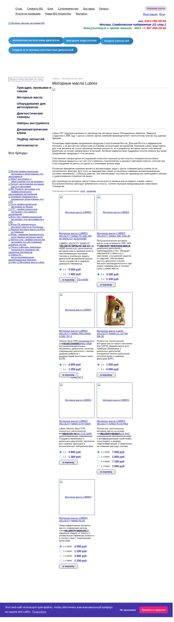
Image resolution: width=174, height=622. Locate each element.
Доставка (89, 8)
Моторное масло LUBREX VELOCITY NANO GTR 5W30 (75, 422)
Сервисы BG (35, 8)
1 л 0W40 (105, 466)
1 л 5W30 (67, 551)
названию (91, 191)
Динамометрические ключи (32, 131)
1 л (64, 274)
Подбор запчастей (116, 41)
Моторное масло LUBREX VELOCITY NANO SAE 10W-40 (113, 234)
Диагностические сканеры (30, 115)
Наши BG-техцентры (58, 13)
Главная (55, 78)
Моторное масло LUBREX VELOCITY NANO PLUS (73, 519)
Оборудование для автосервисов (31, 105)
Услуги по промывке (28, 13)
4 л (64, 269)
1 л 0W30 (105, 457)
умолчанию (73, 191)
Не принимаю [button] (128, 610)
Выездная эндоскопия (81, 40)
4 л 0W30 (105, 452)
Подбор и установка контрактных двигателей (43, 50)
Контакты (81, 13)
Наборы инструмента (33, 123)
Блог (50, 8)
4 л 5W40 (67, 556)
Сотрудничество (68, 8)
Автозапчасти (27, 145)
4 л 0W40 (105, 461)
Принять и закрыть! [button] (154, 610)
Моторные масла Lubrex (72, 78)
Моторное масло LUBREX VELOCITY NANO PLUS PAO (112, 422)
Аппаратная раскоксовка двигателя (36, 40)
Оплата (103, 8)
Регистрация (150, 14)
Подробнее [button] (39, 611)
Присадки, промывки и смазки (34, 89)
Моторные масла (29, 97)
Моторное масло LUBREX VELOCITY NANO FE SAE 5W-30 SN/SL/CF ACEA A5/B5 (75, 236)
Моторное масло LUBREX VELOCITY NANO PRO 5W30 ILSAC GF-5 (75, 334)
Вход (162, 14)
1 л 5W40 (67, 561)
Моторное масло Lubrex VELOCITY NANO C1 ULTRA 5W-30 (112, 334)
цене (82, 191)
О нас (18, 8)
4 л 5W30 (67, 546)
